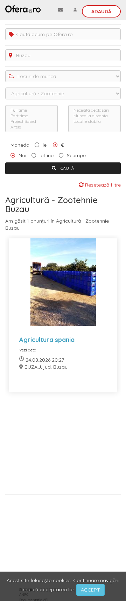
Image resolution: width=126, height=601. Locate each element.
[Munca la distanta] (94, 116)
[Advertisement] (63, 446)
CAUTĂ (66, 168)
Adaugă (101, 11)
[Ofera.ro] (23, 9)
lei (45, 145)
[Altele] (31, 127)
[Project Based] (31, 121)
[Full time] (31, 110)
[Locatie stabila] (94, 121)
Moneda (19, 145)
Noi (22, 155)
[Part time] (31, 116)
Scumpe (76, 155)
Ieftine (47, 155)
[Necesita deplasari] (94, 110)
